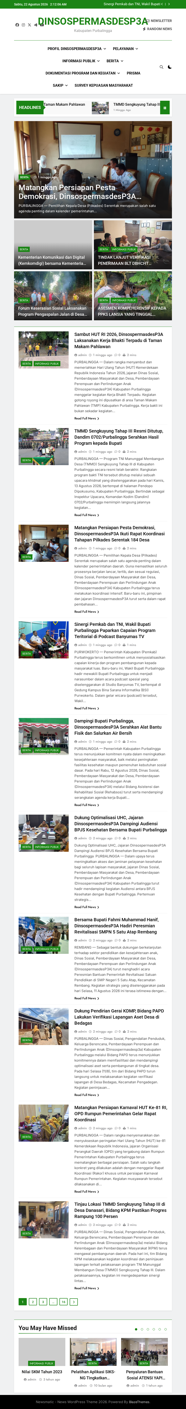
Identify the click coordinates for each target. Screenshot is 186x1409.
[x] (29, 25)
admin (82, 355)
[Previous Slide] (162, 4)
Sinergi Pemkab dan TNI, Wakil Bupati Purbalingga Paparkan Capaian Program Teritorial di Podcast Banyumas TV (130, 4)
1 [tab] (136, 1329)
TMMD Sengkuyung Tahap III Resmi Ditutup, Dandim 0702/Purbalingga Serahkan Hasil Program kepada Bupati (118, 437)
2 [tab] (142, 1329)
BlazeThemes (139, 1402)
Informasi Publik (78, 61)
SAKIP (58, 85)
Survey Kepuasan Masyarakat (104, 85)
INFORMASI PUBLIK (124, 249)
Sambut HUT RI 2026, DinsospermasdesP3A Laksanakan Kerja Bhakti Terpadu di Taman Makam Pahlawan (118, 340)
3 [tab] (148, 1329)
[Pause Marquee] (165, 107)
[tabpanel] (42, 1360)
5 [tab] (160, 1329)
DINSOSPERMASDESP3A (93, 21)
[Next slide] (169, 4)
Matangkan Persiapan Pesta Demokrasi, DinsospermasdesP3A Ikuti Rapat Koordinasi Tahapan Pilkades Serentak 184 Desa (119, 534)
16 (63, 1302)
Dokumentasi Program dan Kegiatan (80, 73)
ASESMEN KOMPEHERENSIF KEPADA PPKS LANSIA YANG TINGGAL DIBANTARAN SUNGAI (132, 314)
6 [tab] (165, 1329)
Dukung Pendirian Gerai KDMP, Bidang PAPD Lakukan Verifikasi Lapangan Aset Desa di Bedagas (119, 1017)
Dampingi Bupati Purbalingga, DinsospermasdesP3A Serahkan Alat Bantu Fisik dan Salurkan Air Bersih (118, 727)
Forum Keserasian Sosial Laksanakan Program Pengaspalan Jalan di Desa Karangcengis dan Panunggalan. (52, 314)
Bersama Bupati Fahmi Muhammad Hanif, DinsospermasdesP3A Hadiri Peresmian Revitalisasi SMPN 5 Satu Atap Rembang (116, 926)
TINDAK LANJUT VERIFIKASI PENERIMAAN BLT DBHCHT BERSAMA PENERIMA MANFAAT (127, 263)
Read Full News (85, 418)
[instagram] (23, 25)
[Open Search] (161, 67)
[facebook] (17, 25)
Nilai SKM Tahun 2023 (42, 1371)
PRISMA (133, 73)
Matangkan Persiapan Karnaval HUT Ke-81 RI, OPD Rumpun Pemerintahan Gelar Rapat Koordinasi (120, 1113)
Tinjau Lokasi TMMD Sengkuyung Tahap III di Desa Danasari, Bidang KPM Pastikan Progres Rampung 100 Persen (120, 1210)
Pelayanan (123, 49)
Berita (113, 61)
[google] (36, 25)
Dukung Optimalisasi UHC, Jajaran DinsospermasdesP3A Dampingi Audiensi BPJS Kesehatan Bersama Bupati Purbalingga (120, 823)
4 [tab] (154, 1329)
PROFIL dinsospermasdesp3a (75, 49)
